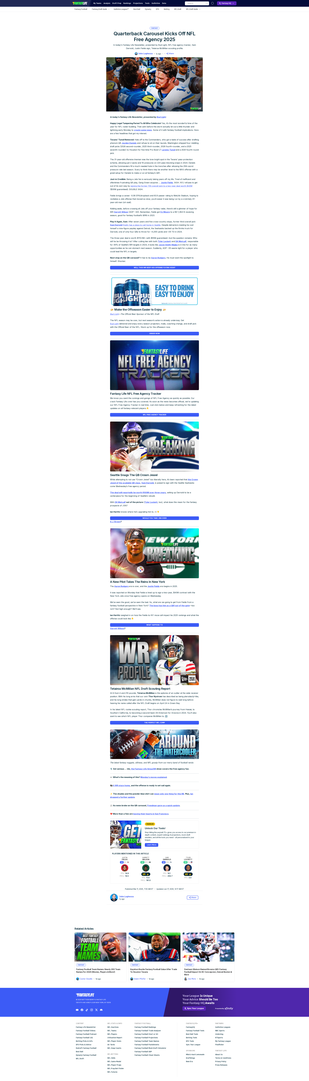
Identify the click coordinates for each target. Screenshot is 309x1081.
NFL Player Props (114, 1065)
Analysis (107, 3)
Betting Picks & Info (84, 1041)
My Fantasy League (223, 1041)
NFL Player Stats (114, 1041)
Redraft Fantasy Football (86, 1048)
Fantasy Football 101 (84, 1038)
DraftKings (190, 1058)
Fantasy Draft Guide (99, 9)
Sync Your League (193, 1045)
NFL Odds (111, 1058)
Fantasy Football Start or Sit (146, 1034)
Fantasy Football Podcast (86, 1034)
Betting (166, 9)
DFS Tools (190, 1041)
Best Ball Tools (192, 1034)
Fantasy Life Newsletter (86, 1027)
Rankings (127, 3)
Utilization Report (114, 1038)
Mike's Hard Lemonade (195, 1055)
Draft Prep (116, 3)
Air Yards (111, 1045)
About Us (219, 1055)
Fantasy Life (79, 3)
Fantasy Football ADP (143, 1052)
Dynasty (148, 9)
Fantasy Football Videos (85, 1031)
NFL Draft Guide (192, 9)
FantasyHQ (190, 1027)
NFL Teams (111, 1031)
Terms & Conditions (223, 1058)
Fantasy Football (80, 9)
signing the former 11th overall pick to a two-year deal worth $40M (161, 186)
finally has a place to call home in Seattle (142, 225)
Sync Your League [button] (195, 1008)
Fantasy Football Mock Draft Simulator (150, 1048)
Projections (138, 3)
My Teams (97, 3)
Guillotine (156, 3)
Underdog (219, 1034)
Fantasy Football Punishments (147, 1045)
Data (164, 3)
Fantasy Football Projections (146, 1038)
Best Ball (136, 9)
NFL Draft (177, 9)
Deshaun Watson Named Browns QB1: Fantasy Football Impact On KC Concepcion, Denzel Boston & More (208, 972)
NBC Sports (220, 1031)
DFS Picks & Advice (83, 1045)
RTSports (219, 1038)
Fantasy (154, 28)
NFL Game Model (114, 1062)
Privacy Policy (220, 1062)
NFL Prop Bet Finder (115, 1069)
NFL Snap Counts (114, 1048)
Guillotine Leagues (222, 1027)
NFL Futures (112, 1072)
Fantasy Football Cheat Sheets (147, 1055)
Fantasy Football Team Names (147, 1041)
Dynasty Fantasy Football (86, 1055)
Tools (147, 3)
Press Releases (221, 1065)
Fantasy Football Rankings (145, 1027)
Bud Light (114, 323)
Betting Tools (191, 1038)
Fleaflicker (219, 1045)
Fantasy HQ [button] (226, 3)
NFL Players (112, 1034)
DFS (157, 9)
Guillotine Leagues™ (121, 9)
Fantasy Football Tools (195, 1031)
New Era (189, 1062)
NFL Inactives (113, 1027)
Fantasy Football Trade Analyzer (148, 1031)
